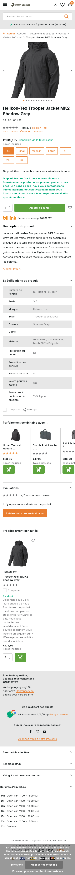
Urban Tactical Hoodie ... (12, 447)
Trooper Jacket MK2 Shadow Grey (15, 578)
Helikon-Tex (39, 127)
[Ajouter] (9, 469)
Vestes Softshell (12, 37)
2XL (8, 159)
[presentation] (4, 70)
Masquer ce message (44, 864)
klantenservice (25, 690)
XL (65, 150)
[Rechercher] (66, 16)
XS (8, 150)
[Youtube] (44, 732)
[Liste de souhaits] (62, 5)
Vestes (62, 33)
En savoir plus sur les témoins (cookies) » (37, 871)
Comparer (14, 409)
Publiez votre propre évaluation (25, 513)
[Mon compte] (55, 5)
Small (22, 150)
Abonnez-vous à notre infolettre (37, 738)
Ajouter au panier (39, 207)
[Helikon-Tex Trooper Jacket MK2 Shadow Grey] (19, 553)
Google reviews (58, 714)
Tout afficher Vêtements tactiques (23, 131)
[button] (23, 100)
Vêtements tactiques (42, 33)
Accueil (21, 33)
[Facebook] (30, 732)
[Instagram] (37, 732)
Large (51, 150)
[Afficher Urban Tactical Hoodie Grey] (15, 436)
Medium (36, 150)
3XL (22, 159)
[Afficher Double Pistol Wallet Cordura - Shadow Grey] (45, 436)
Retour (10, 33)
